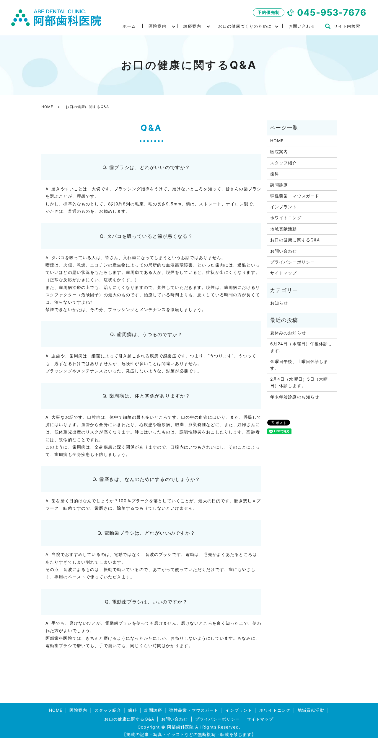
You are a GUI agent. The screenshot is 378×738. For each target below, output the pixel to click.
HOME (47, 106)
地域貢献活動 (283, 228)
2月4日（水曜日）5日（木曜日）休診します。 (299, 382)
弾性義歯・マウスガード (294, 195)
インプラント (283, 206)
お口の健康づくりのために (244, 26)
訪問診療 (279, 184)
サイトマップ (283, 272)
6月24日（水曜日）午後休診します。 (301, 347)
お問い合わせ (302, 26)
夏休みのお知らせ (288, 332)
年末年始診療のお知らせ (294, 396)
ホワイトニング (286, 217)
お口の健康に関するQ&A (295, 239)
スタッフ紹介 (283, 162)
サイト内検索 (347, 26)
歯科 (274, 173)
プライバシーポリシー (292, 261)
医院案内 (157, 26)
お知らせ (279, 302)
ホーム (129, 26)
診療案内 (192, 26)
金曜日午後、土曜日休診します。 (299, 364)
